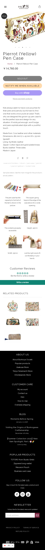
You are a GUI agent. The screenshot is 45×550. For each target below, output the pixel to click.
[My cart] (39, 6)
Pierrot (39, 163)
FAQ (22, 397)
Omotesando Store (22, 375)
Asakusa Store (22, 367)
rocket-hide (30, 166)
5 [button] (30, 47)
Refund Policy (22, 531)
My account (23, 389)
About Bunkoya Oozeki (22, 360)
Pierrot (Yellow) (17, 166)
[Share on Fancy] (22, 158)
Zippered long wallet (23, 463)
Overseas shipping (22, 405)
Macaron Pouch (22, 467)
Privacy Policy (13, 528)
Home (9, 64)
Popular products (22, 363)
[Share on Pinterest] (27, 158)
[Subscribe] (37, 515)
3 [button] (22, 47)
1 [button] (15, 47)
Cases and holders (10, 163)
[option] (22, 29)
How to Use (22, 401)
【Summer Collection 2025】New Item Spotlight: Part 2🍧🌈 (22, 441)
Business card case (22, 471)
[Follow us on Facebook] (17, 494)
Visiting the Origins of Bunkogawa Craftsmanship (22, 430)
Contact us (22, 393)
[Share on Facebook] (18, 158)
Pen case (30, 163)
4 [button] (26, 47)
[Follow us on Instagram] (22, 494)
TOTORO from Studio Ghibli (22, 460)
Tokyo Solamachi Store (22, 371)
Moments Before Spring (22, 420)
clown (22, 163)
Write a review (22, 282)
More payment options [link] (22, 99)
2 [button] (19, 47)
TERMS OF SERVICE (31, 528)
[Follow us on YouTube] (28, 494)
